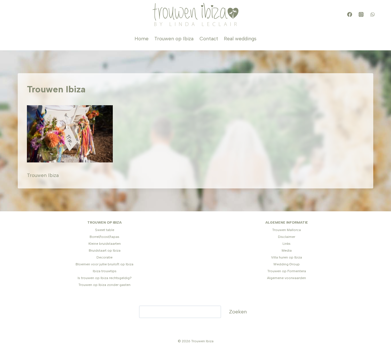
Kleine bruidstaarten (104, 244)
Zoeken (238, 312)
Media (287, 250)
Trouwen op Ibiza (173, 38)
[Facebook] (349, 14)
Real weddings (240, 38)
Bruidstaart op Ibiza (105, 250)
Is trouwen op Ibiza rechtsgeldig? (105, 278)
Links (287, 244)
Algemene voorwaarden (286, 278)
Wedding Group (286, 264)
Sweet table (104, 230)
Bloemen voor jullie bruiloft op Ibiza (104, 264)
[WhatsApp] (372, 14)
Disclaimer (286, 237)
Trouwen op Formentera (286, 271)
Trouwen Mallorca (286, 230)
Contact (209, 38)
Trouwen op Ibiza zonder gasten (104, 285)
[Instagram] (361, 14)
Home (142, 38)
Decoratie (104, 257)
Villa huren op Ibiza (286, 257)
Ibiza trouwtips (104, 271)
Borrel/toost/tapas (104, 237)
